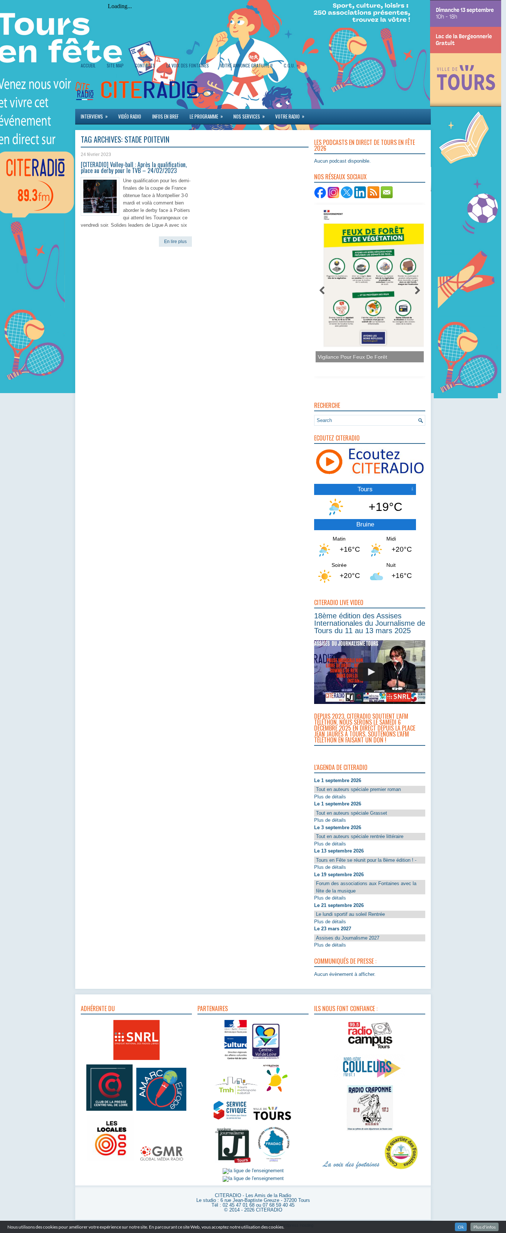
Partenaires (212, 1008)
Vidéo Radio (129, 116)
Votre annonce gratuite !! (246, 65)
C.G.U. (291, 65)
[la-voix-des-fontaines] (351, 1169)
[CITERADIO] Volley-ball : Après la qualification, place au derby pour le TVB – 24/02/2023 (134, 167)
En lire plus (175, 241)
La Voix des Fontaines (187, 65)
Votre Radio (289, 116)
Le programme (206, 116)
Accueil (88, 65)
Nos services (249, 116)
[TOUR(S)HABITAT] (236, 1095)
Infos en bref (165, 116)
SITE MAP (115, 65)
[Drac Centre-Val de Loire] (236, 1060)
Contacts (145, 65)
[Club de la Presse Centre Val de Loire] (109, 1111)
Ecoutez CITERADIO (337, 437)
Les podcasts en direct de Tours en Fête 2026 (364, 145)
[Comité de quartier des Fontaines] (401, 1169)
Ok (461, 1227)
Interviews (94, 116)
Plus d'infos (484, 1227)
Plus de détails (330, 797)
